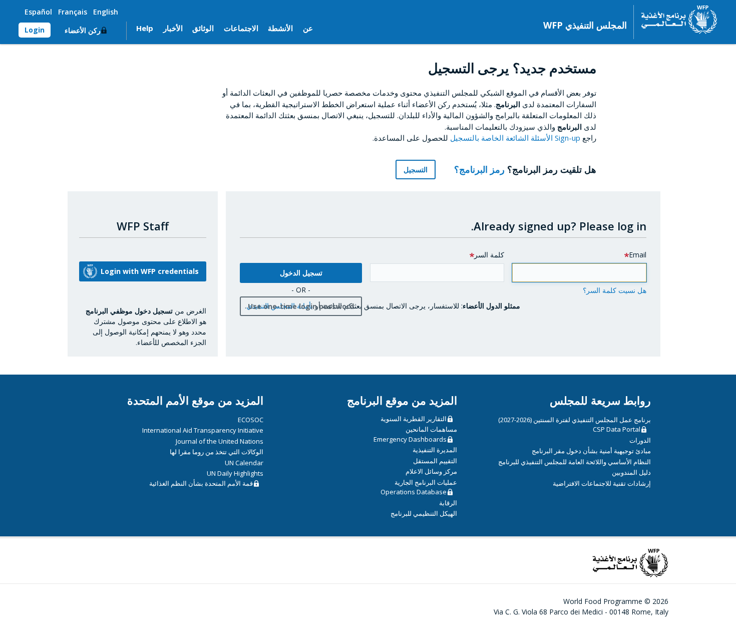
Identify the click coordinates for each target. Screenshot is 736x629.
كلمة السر (489, 254)
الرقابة (448, 502)
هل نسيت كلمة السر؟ (614, 290)
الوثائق (203, 28)
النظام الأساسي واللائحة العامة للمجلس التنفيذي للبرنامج (574, 461)
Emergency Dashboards (410, 439)
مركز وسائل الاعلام (431, 471)
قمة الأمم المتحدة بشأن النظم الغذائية (201, 483)
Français (72, 12)
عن (308, 28)
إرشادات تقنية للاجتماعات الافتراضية (602, 483)
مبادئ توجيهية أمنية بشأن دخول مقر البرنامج (591, 450)
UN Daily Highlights (235, 473)
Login (35, 30)
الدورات (640, 440)
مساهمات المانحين (431, 429)
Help (144, 28)
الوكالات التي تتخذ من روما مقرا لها (216, 451)
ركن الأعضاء (83, 30)
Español (38, 12)
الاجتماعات (241, 28)
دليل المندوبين (631, 472)
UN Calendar (244, 462)
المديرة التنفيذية (435, 449)
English (105, 12)
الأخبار (173, 28)
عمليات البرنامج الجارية (426, 482)
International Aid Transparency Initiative (202, 430)
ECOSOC (250, 419)
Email (637, 254)
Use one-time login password (301, 306)
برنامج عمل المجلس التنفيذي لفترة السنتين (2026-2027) (574, 419)
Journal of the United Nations (219, 441)
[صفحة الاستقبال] (675, 19)
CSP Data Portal (616, 429)
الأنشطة (280, 28)
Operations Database (414, 491)
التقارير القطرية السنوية (414, 418)
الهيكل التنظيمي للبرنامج (424, 513)
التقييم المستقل (435, 460)
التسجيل (416, 169)
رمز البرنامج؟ (478, 169)
